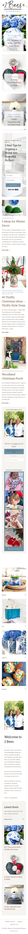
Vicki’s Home (19, 371)
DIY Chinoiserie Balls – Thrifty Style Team (14, 43)
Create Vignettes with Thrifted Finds (14, 122)
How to (17, 114)
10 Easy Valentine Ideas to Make (14, 82)
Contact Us (14, 924)
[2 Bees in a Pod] (13, 6)
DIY (12, 77)
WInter (11, 218)
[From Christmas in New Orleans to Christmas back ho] (14, 519)
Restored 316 (14, 931)
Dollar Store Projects (8, 292)
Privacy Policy (10, 921)
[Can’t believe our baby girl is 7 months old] (14, 538)
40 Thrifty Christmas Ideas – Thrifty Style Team (13, 301)
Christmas (5, 290)
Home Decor (11, 35)
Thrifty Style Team (14, 116)
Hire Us (20, 921)
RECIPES (4, 689)
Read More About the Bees (14, 451)
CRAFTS (4, 658)
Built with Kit (13, 189)
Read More (5, 250)
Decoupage (16, 290)
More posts (8, 819)
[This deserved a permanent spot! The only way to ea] (14, 500)
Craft (9, 77)
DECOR (4, 595)
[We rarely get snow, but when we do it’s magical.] (14, 481)
